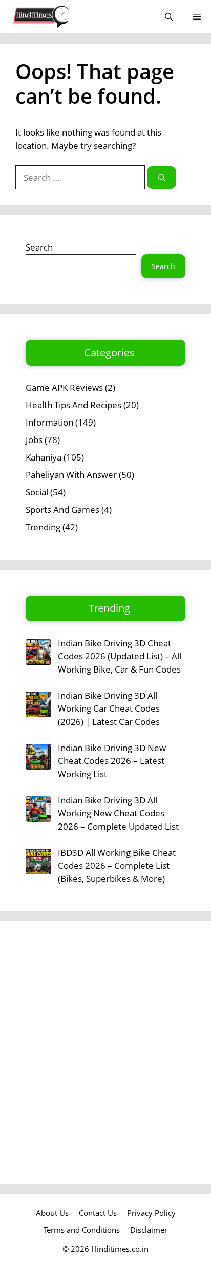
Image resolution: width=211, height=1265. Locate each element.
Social (37, 492)
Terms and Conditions (82, 1229)
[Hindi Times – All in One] (62, 16)
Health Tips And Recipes (73, 405)
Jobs (34, 440)
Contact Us (98, 1213)
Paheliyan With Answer (71, 475)
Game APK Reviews (64, 387)
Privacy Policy (151, 1213)
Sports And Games (62, 509)
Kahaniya (43, 457)
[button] (169, 16)
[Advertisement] (105, 1052)
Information (49, 422)
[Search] (161, 177)
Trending (43, 527)
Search (39, 247)
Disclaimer (148, 1229)
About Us (52, 1213)
